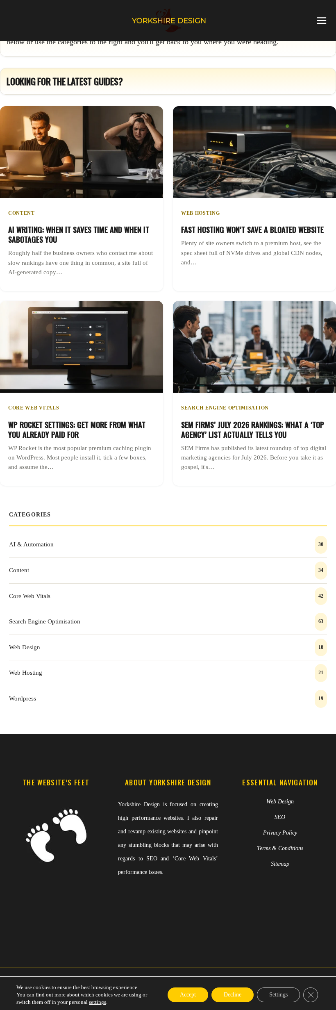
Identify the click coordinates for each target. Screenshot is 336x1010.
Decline (232, 995)
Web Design (24, 647)
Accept (188, 995)
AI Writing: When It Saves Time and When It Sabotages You (78, 234)
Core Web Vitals (33, 407)
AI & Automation (31, 544)
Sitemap (280, 864)
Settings (278, 995)
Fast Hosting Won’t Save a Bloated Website (252, 229)
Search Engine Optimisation (225, 407)
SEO (280, 817)
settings (97, 1002)
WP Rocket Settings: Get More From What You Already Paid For (76, 429)
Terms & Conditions (280, 848)
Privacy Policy (280, 833)
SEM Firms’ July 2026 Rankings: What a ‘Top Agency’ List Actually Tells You (252, 429)
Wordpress (22, 698)
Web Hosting (200, 213)
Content (21, 213)
